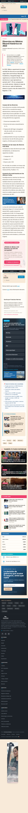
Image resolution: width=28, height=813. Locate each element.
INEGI (14, 440)
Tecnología (4, 611)
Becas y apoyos (4, 681)
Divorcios (9, 440)
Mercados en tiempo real (6, 696)
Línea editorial (4, 713)
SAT (22, 602)
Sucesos (3, 653)
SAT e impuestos (4, 668)
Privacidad (3, 734)
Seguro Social (21, 605)
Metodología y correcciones (6, 716)
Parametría (8, 341)
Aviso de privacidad (5, 721)
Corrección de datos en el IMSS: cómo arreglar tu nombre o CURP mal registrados (13, 398)
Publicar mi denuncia (12, 262)
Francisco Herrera (15, 299)
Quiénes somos (4, 710)
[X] (5, 634)
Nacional (5, 38)
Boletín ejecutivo (4, 701)
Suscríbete (23, 6)
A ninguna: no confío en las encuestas (14, 359)
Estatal (3, 608)
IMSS (3, 605)
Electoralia (8, 337)
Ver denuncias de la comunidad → (12, 265)
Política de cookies (5, 726)
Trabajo (14, 605)
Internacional (10, 608)
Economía (10, 602)
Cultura (2, 656)
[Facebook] (2, 634)
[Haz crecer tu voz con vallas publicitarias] (14, 97)
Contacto (3, 718)
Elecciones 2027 (4, 703)
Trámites (16, 602)
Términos (8, 734)
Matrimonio (20, 440)
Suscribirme (8, 589)
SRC (7, 345)
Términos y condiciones (6, 723)
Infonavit (8, 605)
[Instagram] (8, 634)
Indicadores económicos (6, 698)
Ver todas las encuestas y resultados (11, 369)
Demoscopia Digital (10, 350)
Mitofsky (8, 332)
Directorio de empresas (5, 690)
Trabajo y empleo (4, 678)
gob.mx (12, 62)
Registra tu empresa (5, 693)
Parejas (10, 443)
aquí (18, 286)
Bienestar (17, 608)
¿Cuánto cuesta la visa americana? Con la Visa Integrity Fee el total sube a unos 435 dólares (14, 406)
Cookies (13, 734)
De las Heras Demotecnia (11, 354)
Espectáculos (4, 658)
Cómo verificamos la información (11, 314)
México (4, 443)
